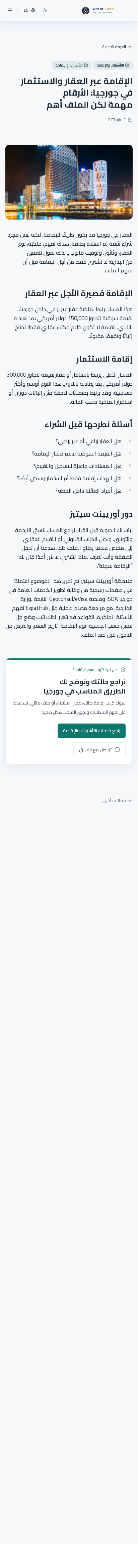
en (26, 10)
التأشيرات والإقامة (110, 65)
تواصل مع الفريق (95, 750)
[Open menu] (10, 10)
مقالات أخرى (114, 800)
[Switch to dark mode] (44, 10)
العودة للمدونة (114, 46)
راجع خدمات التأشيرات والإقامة (91, 731)
